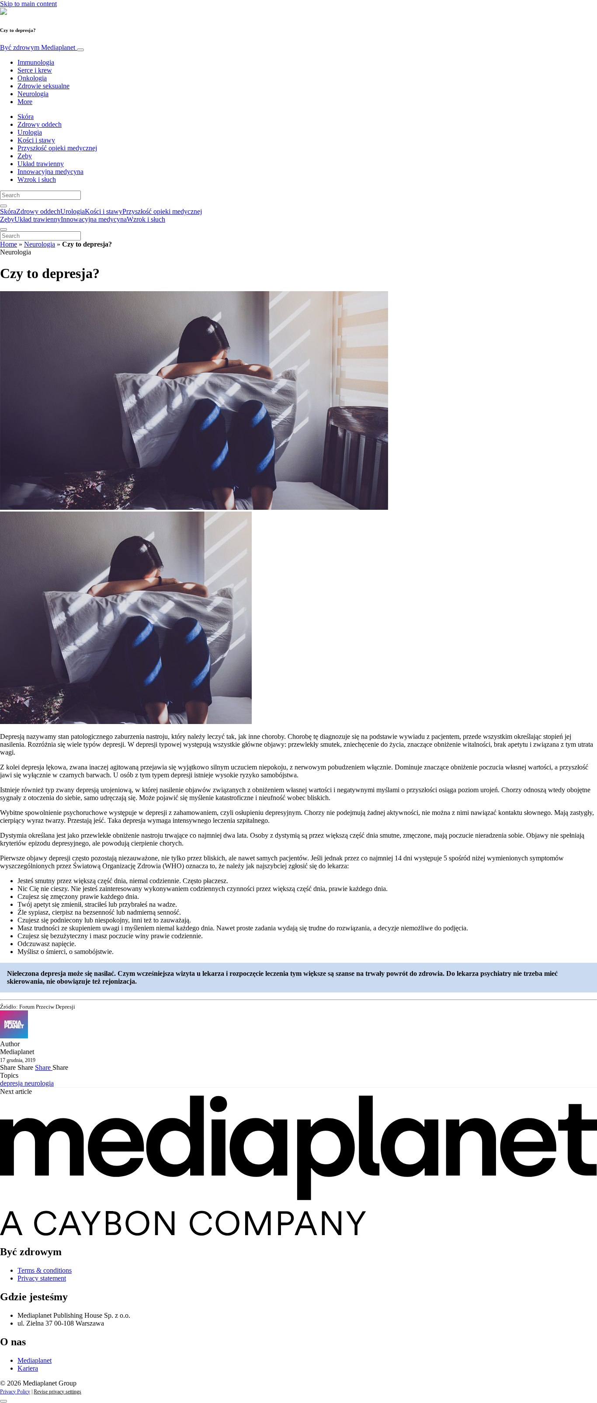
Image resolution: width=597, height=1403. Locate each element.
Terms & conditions (44, 1270)
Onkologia (32, 78)
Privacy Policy (15, 1392)
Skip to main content (28, 3)
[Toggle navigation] (80, 50)
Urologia (29, 132)
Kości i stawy (36, 140)
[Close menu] (3, 229)
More (24, 101)
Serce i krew (34, 70)
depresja (12, 1083)
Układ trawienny (40, 163)
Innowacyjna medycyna (50, 171)
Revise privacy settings (57, 1392)
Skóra (25, 116)
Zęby (24, 156)
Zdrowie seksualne (43, 86)
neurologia (39, 1083)
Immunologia (35, 62)
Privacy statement (41, 1278)
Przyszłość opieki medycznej (57, 148)
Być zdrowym (37, 47)
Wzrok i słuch (36, 179)
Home (8, 244)
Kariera (27, 1368)
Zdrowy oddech (39, 124)
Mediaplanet (34, 1360)
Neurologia (33, 93)
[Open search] (3, 206)
